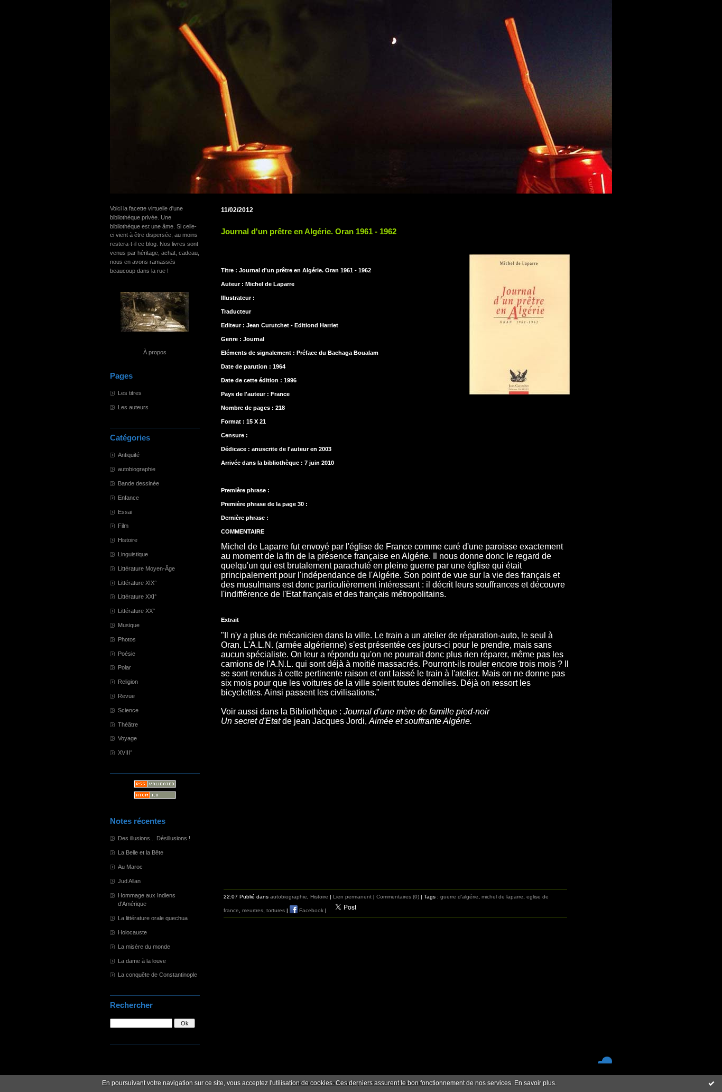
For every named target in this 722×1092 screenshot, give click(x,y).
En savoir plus (534, 1083)
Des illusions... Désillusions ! (154, 838)
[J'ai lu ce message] (711, 1083)
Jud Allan (129, 881)
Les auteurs (133, 407)
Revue (126, 696)
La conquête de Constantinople (157, 974)
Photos (127, 639)
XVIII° (125, 752)
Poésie (126, 653)
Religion (128, 681)
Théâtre (128, 724)
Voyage (127, 738)
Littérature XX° (136, 611)
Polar (124, 667)
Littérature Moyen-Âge (146, 568)
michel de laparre (502, 897)
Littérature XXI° (137, 596)
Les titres (130, 393)
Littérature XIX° (137, 583)
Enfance (128, 497)
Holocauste (132, 932)
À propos (154, 352)
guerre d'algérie (459, 897)
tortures (275, 910)
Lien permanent (352, 897)
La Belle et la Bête (140, 852)
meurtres (252, 910)
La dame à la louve (142, 961)
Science (128, 710)
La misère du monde (144, 946)
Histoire (127, 540)
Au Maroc (130, 867)
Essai (125, 512)
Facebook (310, 910)
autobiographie (136, 469)
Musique (129, 625)
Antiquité (129, 455)
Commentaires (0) (397, 897)
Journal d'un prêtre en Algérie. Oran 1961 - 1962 (308, 231)
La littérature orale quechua (153, 918)
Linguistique (133, 554)
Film (123, 525)
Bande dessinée (138, 483)
